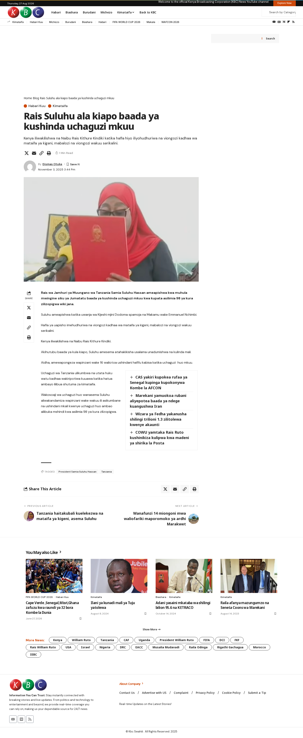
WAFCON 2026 (170, 22)
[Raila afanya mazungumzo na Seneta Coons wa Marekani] (249, 576)
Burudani (70, 22)
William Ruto (81, 640)
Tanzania (106, 471)
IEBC (33, 654)
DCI (222, 640)
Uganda (144, 640)
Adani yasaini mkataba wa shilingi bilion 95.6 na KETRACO (183, 605)
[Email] (34, 153)
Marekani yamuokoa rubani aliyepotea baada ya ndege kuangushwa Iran (158, 401)
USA (68, 647)
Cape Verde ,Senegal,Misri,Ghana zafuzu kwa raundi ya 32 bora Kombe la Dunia (52, 607)
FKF (237, 640)
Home (28, 98)
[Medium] (284, 22)
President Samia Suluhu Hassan (77, 471)
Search (270, 38)
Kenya (57, 640)
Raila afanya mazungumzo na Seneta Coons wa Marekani (245, 605)
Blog (36, 98)
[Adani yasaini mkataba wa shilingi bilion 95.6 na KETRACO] (184, 576)
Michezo (54, 22)
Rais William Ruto (43, 647)
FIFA (206, 640)
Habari (102, 22)
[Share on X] (26, 153)
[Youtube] (13, 719)
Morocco (259, 647)
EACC (139, 647)
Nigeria (105, 647)
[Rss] (293, 22)
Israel (85, 647)
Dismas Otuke (52, 164)
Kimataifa (18, 22)
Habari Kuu (36, 22)
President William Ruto (177, 640)
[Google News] (279, 22)
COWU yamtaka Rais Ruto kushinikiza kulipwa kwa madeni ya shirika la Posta (159, 437)
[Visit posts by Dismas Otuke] (30, 167)
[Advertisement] (111, 65)
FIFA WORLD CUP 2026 (126, 22)
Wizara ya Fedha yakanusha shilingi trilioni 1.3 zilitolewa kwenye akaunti (158, 419)
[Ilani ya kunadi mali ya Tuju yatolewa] (119, 576)
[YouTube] (274, 22)
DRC (123, 647)
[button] (41, 153)
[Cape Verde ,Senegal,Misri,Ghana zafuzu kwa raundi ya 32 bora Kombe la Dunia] (54, 576)
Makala (151, 22)
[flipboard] (288, 22)
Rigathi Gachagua (230, 647)
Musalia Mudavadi (166, 647)
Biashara (87, 22)
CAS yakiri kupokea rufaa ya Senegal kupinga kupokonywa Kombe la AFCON (158, 382)
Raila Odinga (198, 647)
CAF (126, 640)
